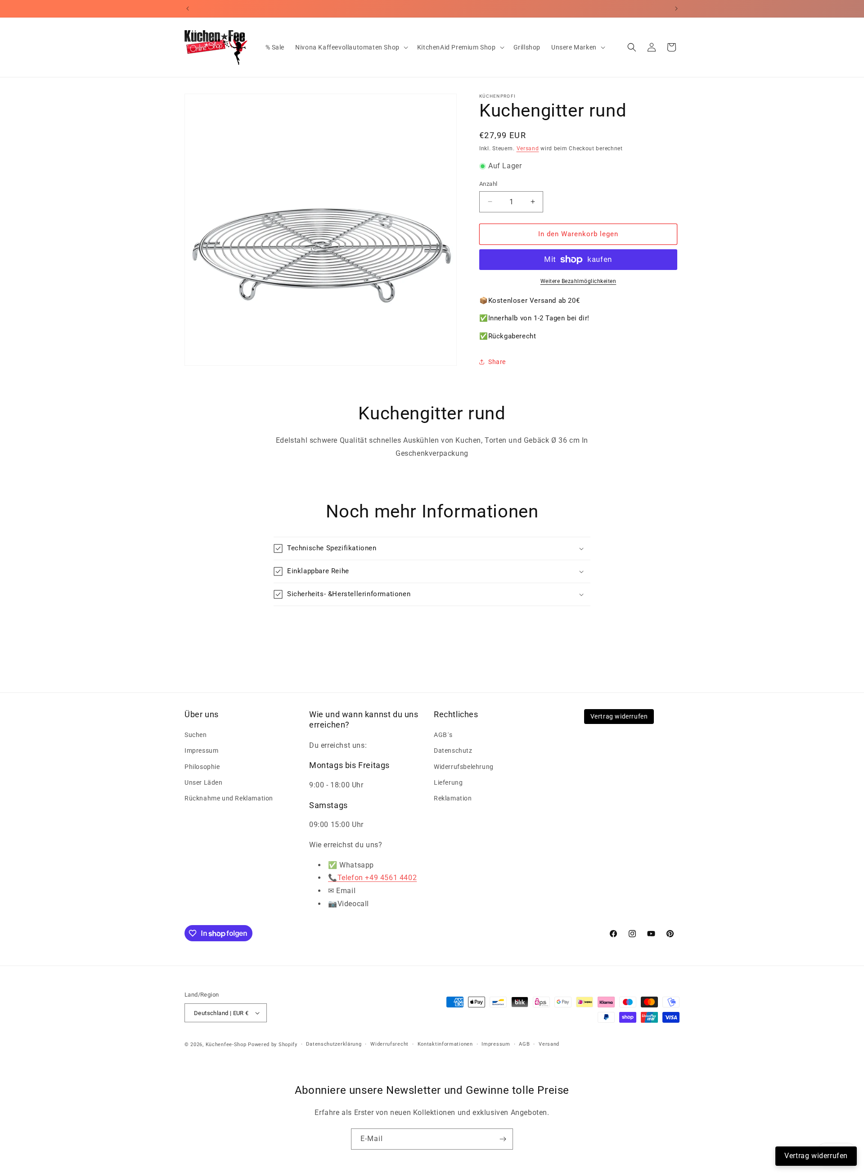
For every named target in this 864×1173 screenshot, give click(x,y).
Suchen (195, 734)
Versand (528, 148)
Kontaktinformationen (445, 1044)
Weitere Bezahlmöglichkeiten (578, 281)
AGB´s (443, 734)
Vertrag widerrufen (619, 716)
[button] (351, 47)
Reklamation (453, 798)
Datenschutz (453, 750)
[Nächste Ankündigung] (676, 8)
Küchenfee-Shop (226, 1044)
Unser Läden (203, 782)
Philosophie (202, 766)
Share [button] (497, 361)
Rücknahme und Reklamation (228, 798)
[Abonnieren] (503, 1139)
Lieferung (448, 782)
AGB (524, 1044)
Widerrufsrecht (389, 1044)
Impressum (201, 750)
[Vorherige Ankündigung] (188, 8)
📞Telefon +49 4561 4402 (372, 877)
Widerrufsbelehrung (464, 766)
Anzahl (488, 183)
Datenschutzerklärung (333, 1044)
